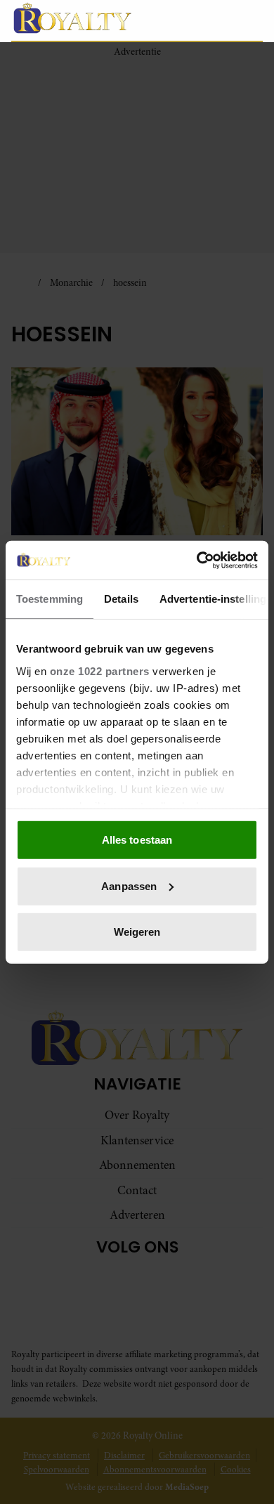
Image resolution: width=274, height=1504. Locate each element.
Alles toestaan (137, 840)
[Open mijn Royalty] (221, 20)
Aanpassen (129, 885)
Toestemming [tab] (49, 599)
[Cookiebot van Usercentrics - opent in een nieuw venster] (197, 560)
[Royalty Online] (85, 17)
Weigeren (137, 932)
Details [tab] (121, 599)
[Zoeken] (251, 21)
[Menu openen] (186, 20)
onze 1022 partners (100, 670)
